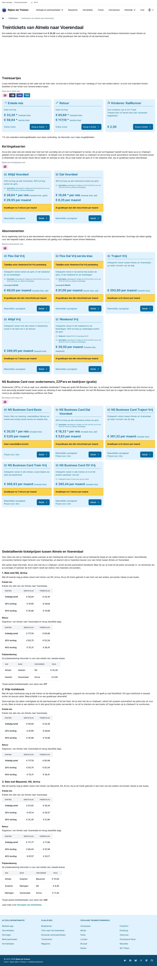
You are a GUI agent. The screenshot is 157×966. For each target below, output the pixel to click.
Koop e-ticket (38, 127)
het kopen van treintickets (29, 905)
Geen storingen (7, 2)
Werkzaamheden (9, 939)
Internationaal (114, 10)
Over (142, 10)
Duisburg (124, 930)
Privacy (23, 962)
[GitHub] (152, 960)
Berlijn (83, 930)
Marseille (124, 943)
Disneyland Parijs (128, 939)
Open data (14, 962)
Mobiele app (7, 926)
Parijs (82, 935)
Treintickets (13, 18)
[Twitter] (125, 960)
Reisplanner (73, 10)
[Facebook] (130, 960)
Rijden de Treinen (23, 959)
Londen (83, 939)
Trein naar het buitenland (52, 930)
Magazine (45, 943)
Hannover (124, 935)
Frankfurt (124, 926)
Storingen (6, 935)
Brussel (83, 943)
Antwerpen (85, 926)
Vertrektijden (88, 10)
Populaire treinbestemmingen (95, 920)
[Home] (3, 18)
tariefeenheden (21, 684)
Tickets (101, 10)
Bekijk (41, 218)
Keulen (83, 948)
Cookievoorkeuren (35, 962)
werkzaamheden (20, 2)
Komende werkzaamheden (53, 935)
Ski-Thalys (124, 948)
